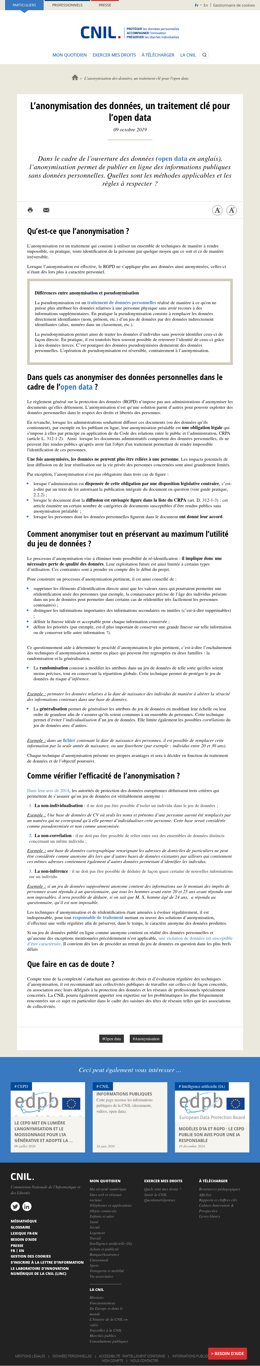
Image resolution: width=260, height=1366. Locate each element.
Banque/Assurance (104, 1254)
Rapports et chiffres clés (218, 1199)
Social (95, 1227)
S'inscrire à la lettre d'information (47, 1262)
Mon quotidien (70, 55)
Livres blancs (209, 1216)
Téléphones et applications (111, 1205)
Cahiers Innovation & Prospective (216, 1208)
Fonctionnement (102, 1302)
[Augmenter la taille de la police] (231, 210)
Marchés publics (103, 1335)
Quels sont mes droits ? (162, 1188)
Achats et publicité (104, 1248)
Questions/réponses (159, 1199)
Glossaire (20, 1227)
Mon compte (112, 1360)
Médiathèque (24, 1220)
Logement (97, 1232)
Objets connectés (103, 1210)
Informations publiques (193, 1356)
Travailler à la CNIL (106, 1330)
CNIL (104, 1086)
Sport (94, 1265)
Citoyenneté (99, 1259)
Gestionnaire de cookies (234, 5)
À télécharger (158, 55)
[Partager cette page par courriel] (46, 210)
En (206, 5)
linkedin (26, 1206)
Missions (97, 1297)
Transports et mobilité (107, 1270)
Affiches (205, 1194)
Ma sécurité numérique (108, 1188)
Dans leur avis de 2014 (48, 790)
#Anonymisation (146, 1038)
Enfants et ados (102, 1216)
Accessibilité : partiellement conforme (132, 1356)
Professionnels (67, 5)
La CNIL (188, 55)
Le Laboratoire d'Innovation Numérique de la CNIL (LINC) (40, 1271)
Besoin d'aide (229, 1353)
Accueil (75, 77)
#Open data (111, 1038)
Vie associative (101, 1276)
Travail (95, 1238)
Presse (105, 5)
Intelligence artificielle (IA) (203, 1086)
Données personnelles (72, 1356)
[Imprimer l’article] (30, 210)
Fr (197, 5)
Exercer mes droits (114, 55)
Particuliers (24, 5)
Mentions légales (30, 1356)
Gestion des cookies (31, 1256)
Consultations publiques (109, 1341)
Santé (94, 1221)
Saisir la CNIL (155, 1194)
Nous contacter (144, 1360)
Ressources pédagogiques (219, 1188)
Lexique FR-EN (24, 1233)
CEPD (23, 1086)
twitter (15, 1206)
